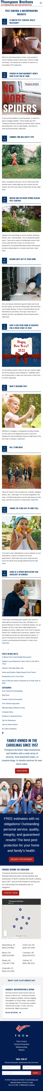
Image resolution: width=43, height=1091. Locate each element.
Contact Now (10, 893)
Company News (7, 712)
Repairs (21, 1050)
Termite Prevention (21, 1044)
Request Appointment (21, 859)
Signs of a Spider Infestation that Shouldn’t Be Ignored (24, 573)
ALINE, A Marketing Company (24, 1085)
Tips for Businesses (9, 720)
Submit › (36, 1073)
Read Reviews (12, 1012)
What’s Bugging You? (18, 386)
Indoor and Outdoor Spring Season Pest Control (25, 199)
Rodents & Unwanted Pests (12, 716)
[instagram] (23, 1035)
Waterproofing (21, 1047)
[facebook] (15, 1035)
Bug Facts (5, 695)
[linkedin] (27, 1035)
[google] (19, 1035)
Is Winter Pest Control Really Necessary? (22, 21)
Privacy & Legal (27, 1082)
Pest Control (21, 1041)
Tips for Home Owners (10, 724)
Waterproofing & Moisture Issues (13, 708)
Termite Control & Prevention (12, 699)
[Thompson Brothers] (17, 3)
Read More (22, 771)
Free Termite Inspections (11, 703)
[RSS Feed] (2, 733)
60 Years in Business (9, 729)
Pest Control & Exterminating (12, 691)
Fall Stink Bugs (16, 447)
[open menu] (41, 3)
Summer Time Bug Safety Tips (22, 136)
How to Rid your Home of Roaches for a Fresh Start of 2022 (24, 326)
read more (17, 65)
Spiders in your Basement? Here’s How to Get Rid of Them (24, 75)
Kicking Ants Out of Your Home (23, 259)
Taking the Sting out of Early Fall (24, 508)
